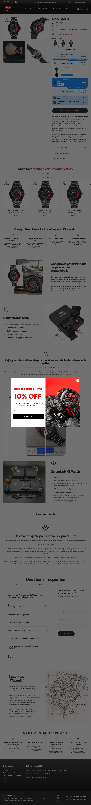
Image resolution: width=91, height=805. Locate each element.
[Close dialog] (77, 380)
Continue (28, 416)
